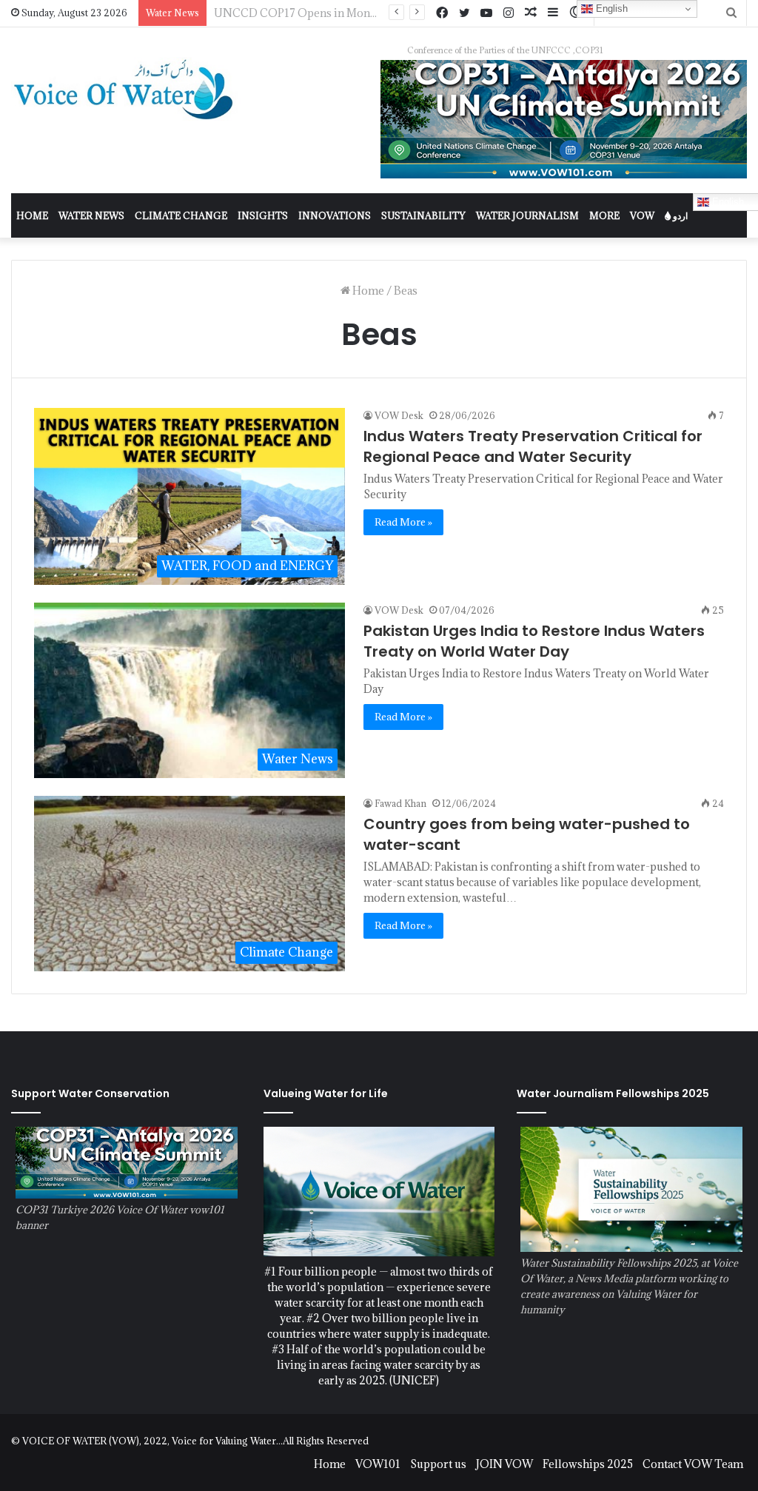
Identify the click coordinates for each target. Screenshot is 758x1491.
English (610, 8)
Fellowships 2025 (588, 1464)
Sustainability (423, 215)
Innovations (334, 215)
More (604, 215)
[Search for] (731, 13)
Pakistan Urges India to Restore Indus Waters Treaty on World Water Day (534, 641)
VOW (642, 215)
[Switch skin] (575, 13)
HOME (32, 215)
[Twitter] (464, 13)
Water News (91, 215)
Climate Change (181, 215)
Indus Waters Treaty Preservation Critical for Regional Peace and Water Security (532, 446)
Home (367, 291)
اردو (679, 215)
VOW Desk (399, 415)
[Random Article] (531, 13)
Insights (263, 215)
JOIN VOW (504, 1464)
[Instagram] (508, 13)
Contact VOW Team (693, 1464)
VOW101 (377, 1464)
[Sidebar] (553, 13)
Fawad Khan (400, 803)
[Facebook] (442, 13)
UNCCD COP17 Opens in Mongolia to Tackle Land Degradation (376, 13)
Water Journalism (527, 215)
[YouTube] (486, 13)
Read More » (403, 522)
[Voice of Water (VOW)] (126, 89)
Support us (438, 1464)
